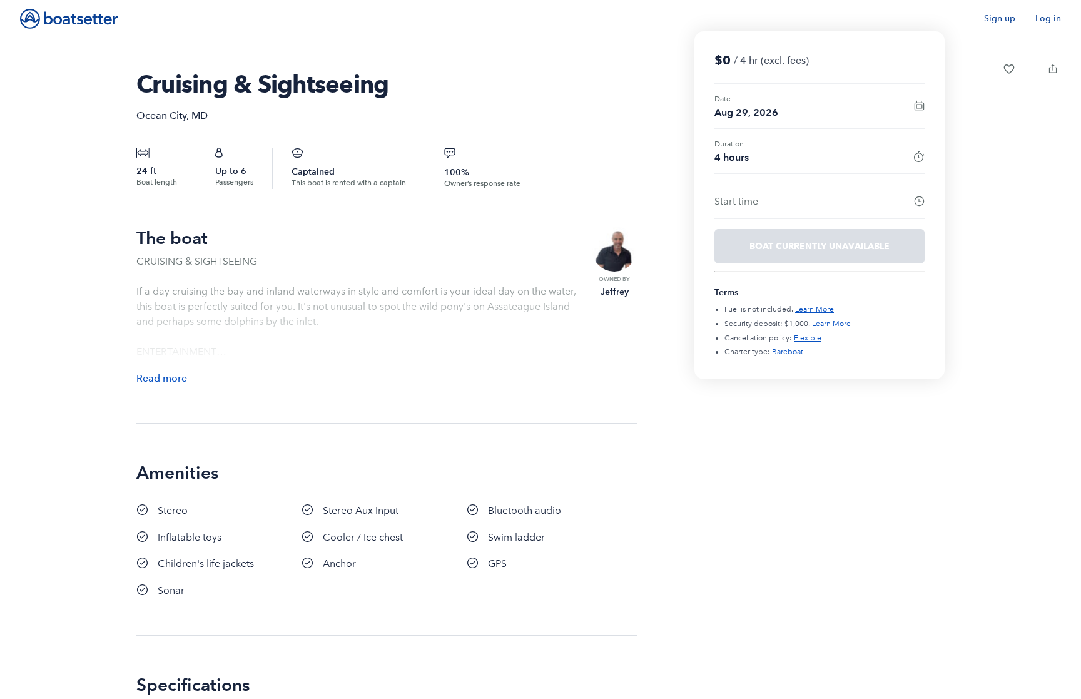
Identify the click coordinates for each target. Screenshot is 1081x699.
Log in (1048, 18)
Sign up (999, 18)
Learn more (814, 309)
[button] (1009, 68)
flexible (807, 338)
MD (199, 115)
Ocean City (161, 115)
